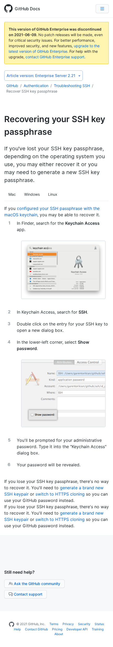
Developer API (77, 629)
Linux (52, 194)
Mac (12, 194)
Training (98, 629)
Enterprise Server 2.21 (41, 75)
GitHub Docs (27, 8)
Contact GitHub (36, 629)
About (58, 634)
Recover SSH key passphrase (31, 91)
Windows (32, 194)
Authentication (36, 85)
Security (84, 624)
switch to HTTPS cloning (60, 494)
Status (99, 624)
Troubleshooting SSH (72, 85)
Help (17, 629)
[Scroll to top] (103, 637)
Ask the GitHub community (37, 583)
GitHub (12, 85)
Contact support (28, 594)
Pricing (57, 629)
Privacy (68, 624)
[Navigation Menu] (102, 8)
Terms (53, 624)
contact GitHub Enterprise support (54, 57)
